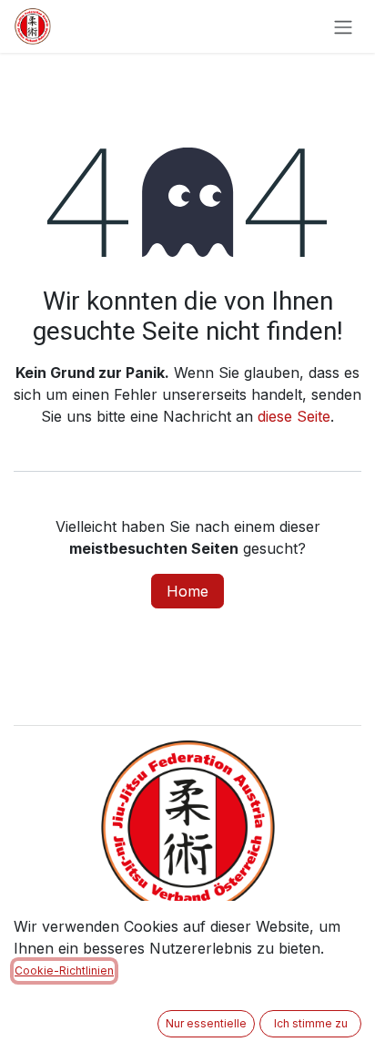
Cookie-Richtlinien (64, 970)
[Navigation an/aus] (343, 26)
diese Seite (294, 416)
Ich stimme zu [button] (311, 1023)
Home (187, 591)
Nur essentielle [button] (206, 1023)
